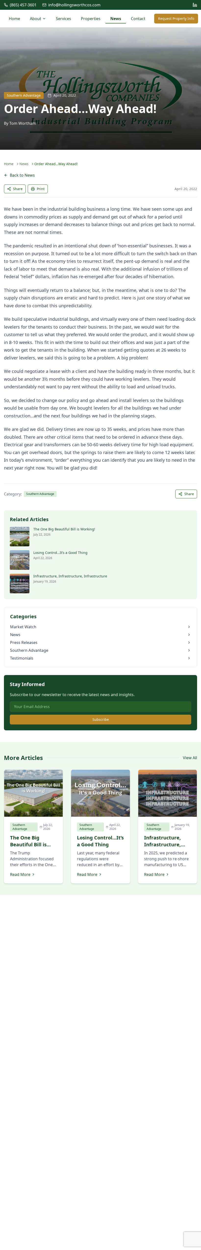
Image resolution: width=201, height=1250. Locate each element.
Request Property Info (176, 18)
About (35, 18)
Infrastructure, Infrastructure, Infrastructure (70, 576)
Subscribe (100, 719)
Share (18, 188)
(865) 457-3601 (23, 5)
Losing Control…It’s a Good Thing (60, 552)
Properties (90, 18)
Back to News (22, 175)
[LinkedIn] (195, 5)
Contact (138, 18)
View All (190, 757)
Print (41, 188)
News (115, 18)
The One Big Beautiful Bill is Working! (64, 529)
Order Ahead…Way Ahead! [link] (56, 163)
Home (14, 18)
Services (63, 18)
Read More (20, 874)
